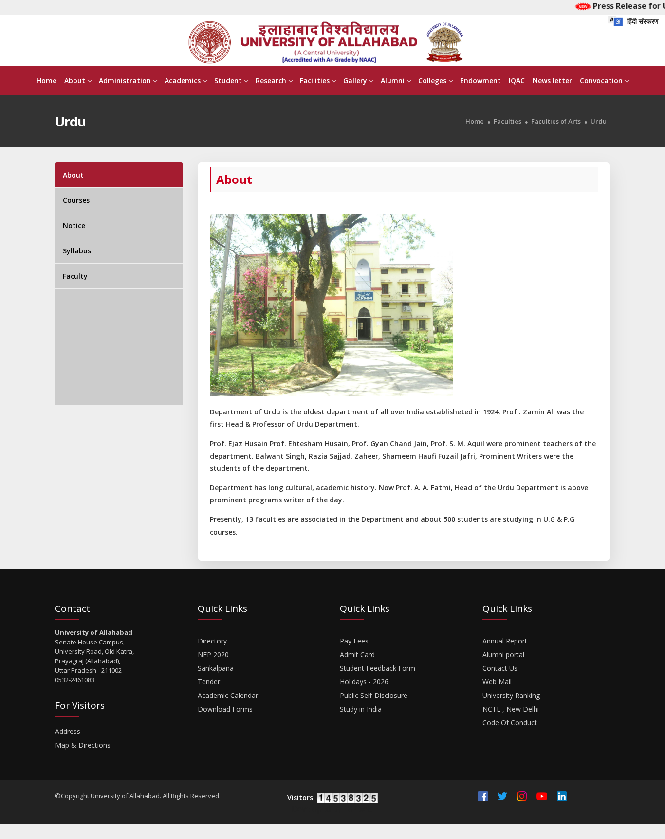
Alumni (393, 80)
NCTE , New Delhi (510, 709)
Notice (74, 225)
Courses (76, 200)
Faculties (507, 121)
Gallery (355, 80)
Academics (183, 80)
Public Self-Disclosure (373, 695)
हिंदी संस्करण (642, 21)
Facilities (315, 80)
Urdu (599, 121)
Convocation (601, 80)
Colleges (432, 80)
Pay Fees (354, 640)
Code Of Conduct (509, 722)
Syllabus (77, 250)
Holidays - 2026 (364, 681)
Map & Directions (83, 745)
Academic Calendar (228, 695)
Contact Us (499, 668)
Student (228, 80)
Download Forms (225, 709)
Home (46, 80)
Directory (212, 640)
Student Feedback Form (377, 668)
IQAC (517, 80)
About (74, 80)
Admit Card (357, 654)
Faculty (75, 276)
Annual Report (504, 640)
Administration (125, 80)
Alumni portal (503, 654)
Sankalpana (216, 668)
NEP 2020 (213, 654)
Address (67, 731)
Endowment (480, 80)
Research (271, 80)
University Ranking (511, 695)
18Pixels (358, 808)
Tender (209, 681)
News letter (552, 80)
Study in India (361, 709)
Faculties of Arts (556, 121)
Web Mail (497, 681)
